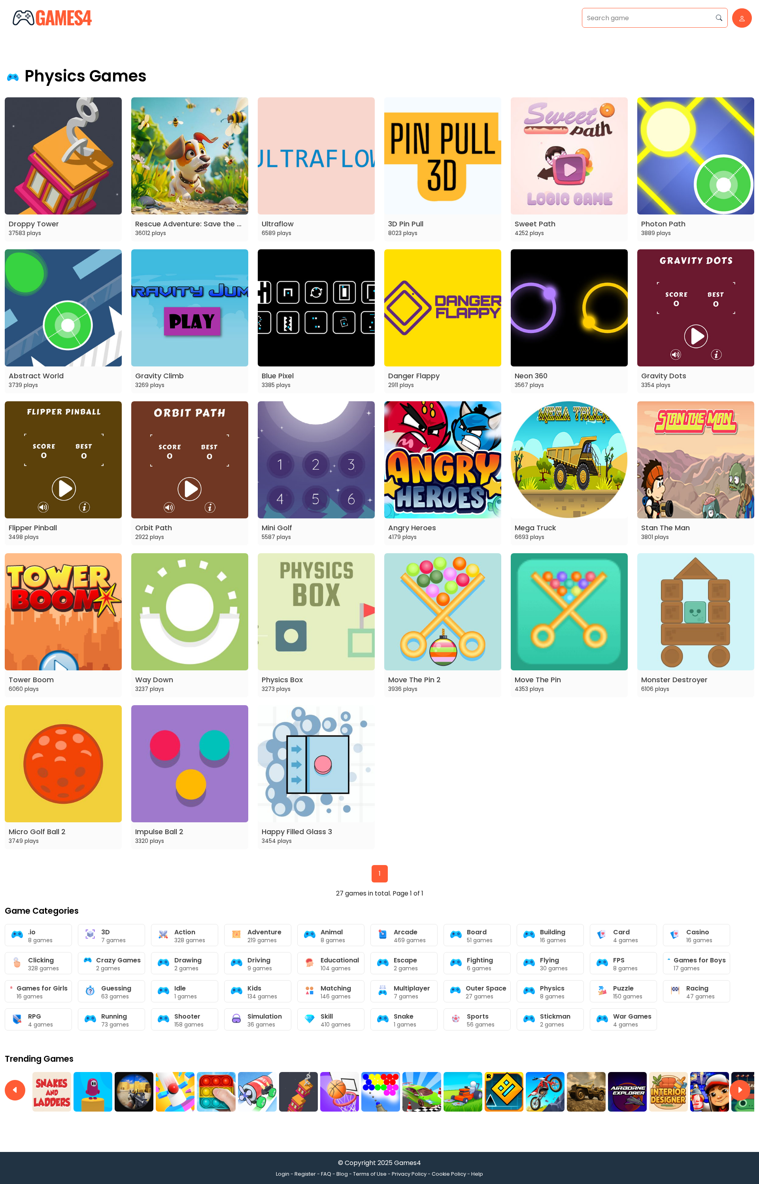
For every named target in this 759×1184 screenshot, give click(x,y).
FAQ (326, 1174)
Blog (342, 1174)
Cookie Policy (449, 1174)
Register (305, 1174)
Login (282, 1174)
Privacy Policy (409, 1174)
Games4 (407, 1162)
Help (477, 1174)
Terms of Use (370, 1174)
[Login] (740, 18)
